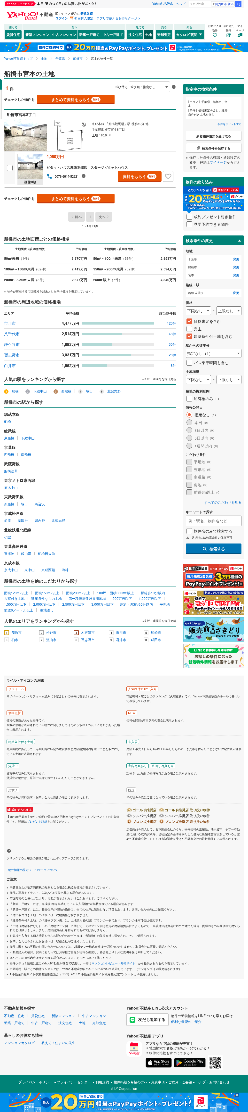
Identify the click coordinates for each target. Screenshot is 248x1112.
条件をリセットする (229, 124)
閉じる (101, 83)
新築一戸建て (89, 34)
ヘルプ (181, 3)
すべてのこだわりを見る (222, 502)
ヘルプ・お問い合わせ (213, 1081)
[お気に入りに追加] (168, 176)
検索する (217, 549)
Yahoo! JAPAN (162, 3)
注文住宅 (135, 34)
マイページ (218, 162)
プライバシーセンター (74, 1081)
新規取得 (86, 13)
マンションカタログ (19, 1042)
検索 (238, 4)
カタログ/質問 (186, 34)
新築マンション (37, 34)
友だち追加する (151, 1019)
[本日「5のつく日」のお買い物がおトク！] (62, 4)
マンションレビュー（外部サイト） (115, 963)
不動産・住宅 (14, 1015)
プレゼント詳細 (37, 821)
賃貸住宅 (13, 34)
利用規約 (102, 1081)
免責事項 (158, 1081)
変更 (236, 259)
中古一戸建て (113, 34)
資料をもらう (139, 176)
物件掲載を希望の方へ (130, 1081)
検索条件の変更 (199, 240)
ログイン (61, 18)
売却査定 (164, 34)
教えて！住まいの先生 (58, 1042)
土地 (148, 34)
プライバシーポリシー (35, 1081)
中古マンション (64, 34)
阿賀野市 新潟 (224, 4)
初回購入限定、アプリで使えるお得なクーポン (107, 18)
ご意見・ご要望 (180, 1081)
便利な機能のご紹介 (186, 1021)
